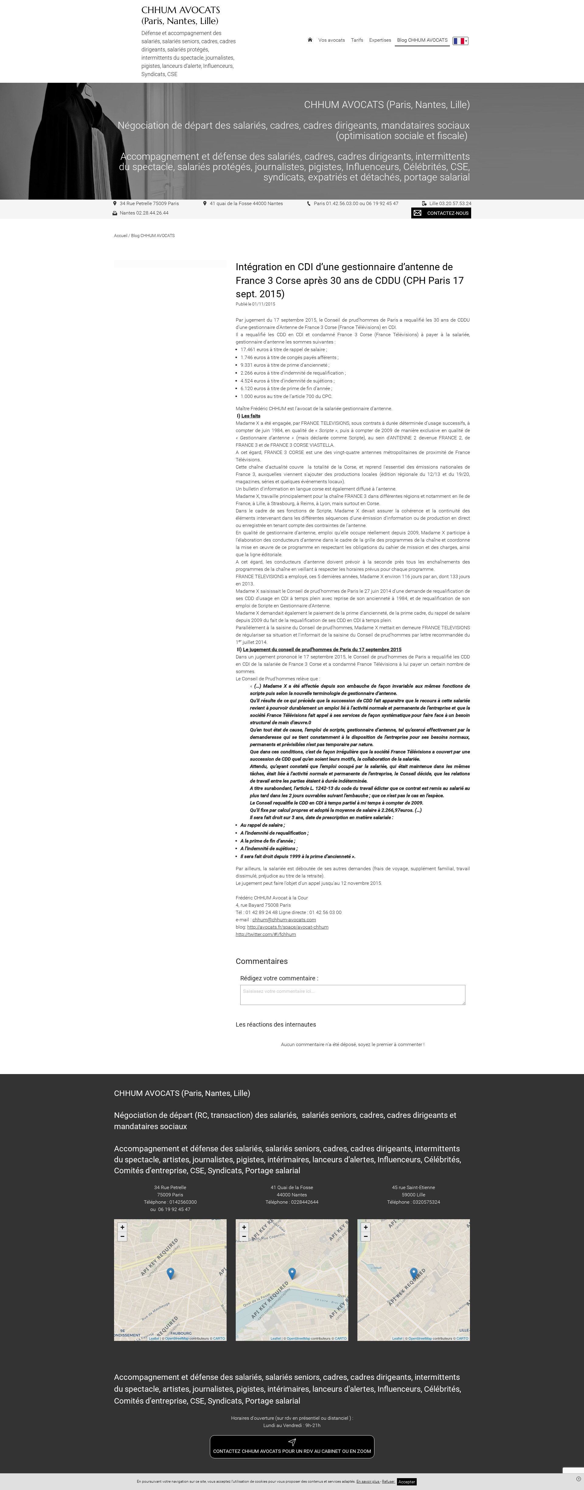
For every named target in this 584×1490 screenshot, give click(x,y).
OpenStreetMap (177, 1338)
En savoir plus (368, 1481)
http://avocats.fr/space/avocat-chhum (287, 927)
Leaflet (154, 1338)
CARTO (219, 1338)
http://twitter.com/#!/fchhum (266, 934)
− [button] (122, 1236)
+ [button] (122, 1227)
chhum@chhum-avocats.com (284, 920)
